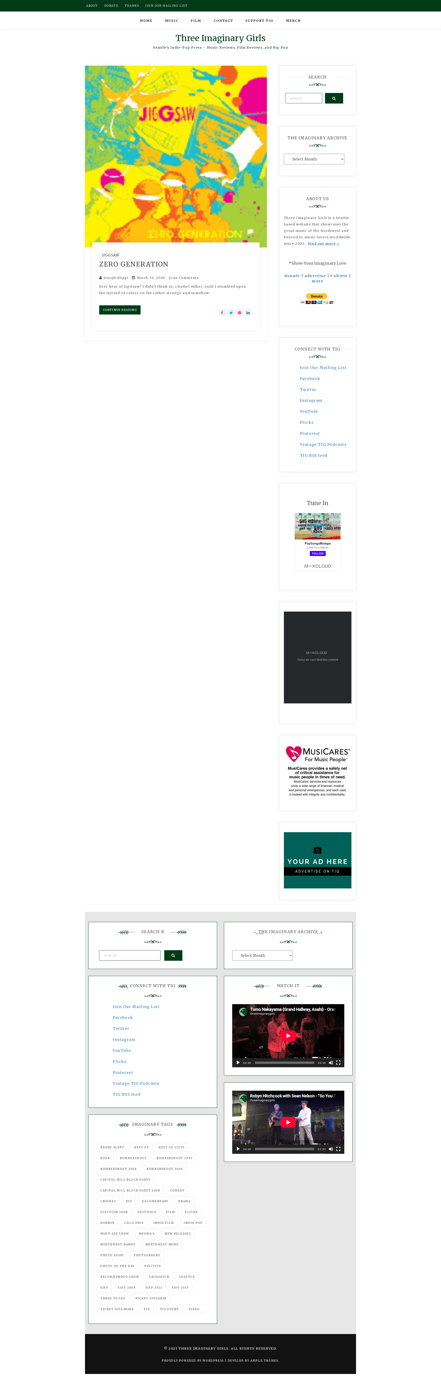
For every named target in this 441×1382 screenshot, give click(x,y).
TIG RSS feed (314, 455)
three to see (112, 1298)
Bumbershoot (133, 1158)
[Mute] (331, 1062)
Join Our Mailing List (323, 367)
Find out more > (324, 244)
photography (147, 1255)
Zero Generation (134, 264)
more (317, 281)
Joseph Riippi (116, 278)
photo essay (112, 1255)
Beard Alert (112, 1147)
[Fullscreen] (338, 1062)
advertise (315, 275)
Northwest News (161, 1244)
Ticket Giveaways (117, 1309)
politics (152, 1266)
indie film (163, 1223)
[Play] (238, 1062)
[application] (288, 1035)
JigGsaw (110, 255)
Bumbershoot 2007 (174, 1158)
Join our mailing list (166, 5)
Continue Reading (120, 310)
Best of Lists (172, 1147)
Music (171, 21)
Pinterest (310, 433)
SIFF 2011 (153, 1287)
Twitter (308, 389)
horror (107, 1223)
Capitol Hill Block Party (125, 1179)
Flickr (307, 422)
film (170, 1212)
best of (141, 1147)
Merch (293, 21)
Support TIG (259, 21)
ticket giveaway (151, 1298)
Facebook (310, 378)
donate (292, 275)
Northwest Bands (118, 1244)
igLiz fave (134, 1223)
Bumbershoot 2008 (118, 1169)
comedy (177, 1190)
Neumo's (147, 1233)
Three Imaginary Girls (220, 38)
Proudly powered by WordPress (193, 1360)
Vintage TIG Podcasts (323, 444)
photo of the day (117, 1266)
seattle (187, 1276)
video (194, 1309)
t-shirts (339, 275)
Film (196, 21)
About (92, 5)
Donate (111, 5)
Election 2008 (114, 1212)
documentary (155, 1201)
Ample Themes (264, 1360)
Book (105, 1158)
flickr (191, 1212)
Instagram (311, 400)
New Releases (178, 1233)
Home (146, 21)
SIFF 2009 (127, 1287)
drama (184, 1201)
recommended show (119, 1276)
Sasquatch (159, 1276)
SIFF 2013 (180, 1287)
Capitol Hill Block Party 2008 (130, 1190)
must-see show (114, 1233)
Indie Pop (193, 1223)
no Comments (185, 278)
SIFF (104, 1287)
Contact (223, 21)
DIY (129, 1201)
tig (147, 1309)
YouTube (309, 411)
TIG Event (169, 1309)
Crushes (108, 1201)
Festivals (147, 1212)
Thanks (132, 5)
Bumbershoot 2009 (165, 1169)
